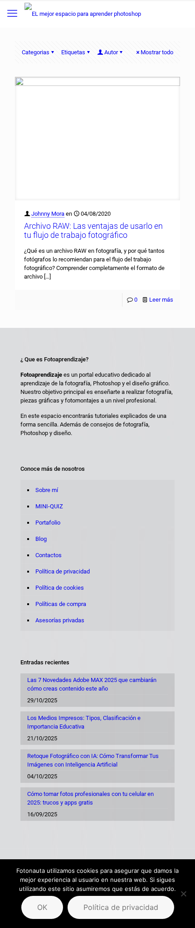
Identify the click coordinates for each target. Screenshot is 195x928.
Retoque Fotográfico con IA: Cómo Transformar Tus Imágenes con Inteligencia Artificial (93, 760)
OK (42, 907)
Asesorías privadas (59, 620)
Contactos (48, 555)
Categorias (35, 52)
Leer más (161, 299)
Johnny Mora (47, 213)
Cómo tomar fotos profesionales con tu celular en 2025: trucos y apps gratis (90, 798)
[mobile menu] (12, 13)
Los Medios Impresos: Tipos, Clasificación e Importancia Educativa (84, 722)
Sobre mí (46, 490)
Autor (111, 52)
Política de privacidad (62, 571)
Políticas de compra (60, 604)
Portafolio (47, 522)
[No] (183, 893)
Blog (41, 538)
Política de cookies (59, 587)
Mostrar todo (157, 52)
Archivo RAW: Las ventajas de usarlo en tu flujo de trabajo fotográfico (93, 230)
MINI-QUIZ (49, 506)
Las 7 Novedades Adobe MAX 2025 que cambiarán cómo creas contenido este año (91, 684)
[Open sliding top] (97, 10)
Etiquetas (73, 52)
